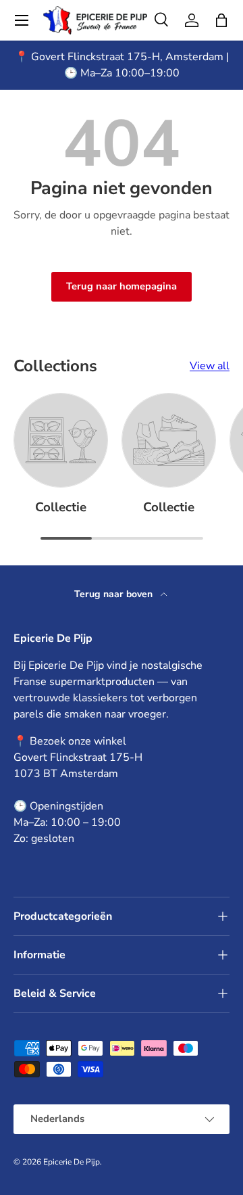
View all (210, 365)
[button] (221, 20)
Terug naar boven (114, 594)
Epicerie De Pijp (71, 1161)
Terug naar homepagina (121, 286)
